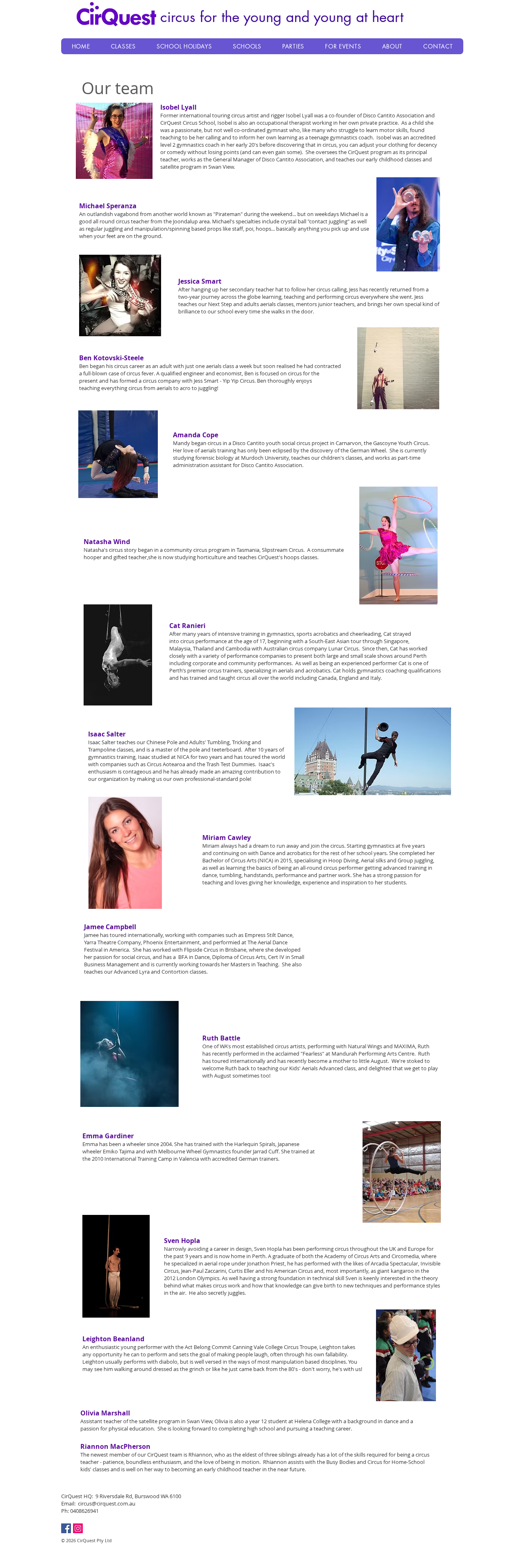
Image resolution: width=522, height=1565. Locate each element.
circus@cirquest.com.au (106, 1503)
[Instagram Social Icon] (78, 1528)
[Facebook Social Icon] (66, 1528)
